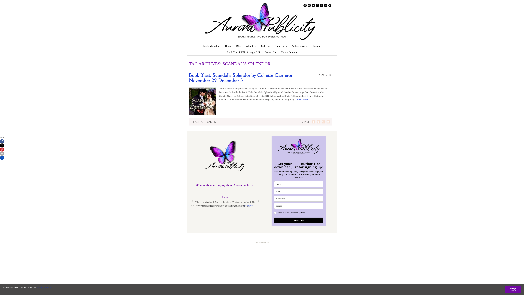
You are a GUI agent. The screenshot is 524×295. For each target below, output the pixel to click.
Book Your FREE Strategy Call (243, 52)
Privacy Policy (44, 287)
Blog (238, 46)
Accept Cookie (513, 289)
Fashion (317, 46)
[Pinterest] (2, 150)
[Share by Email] (328, 121)
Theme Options (289, 52)
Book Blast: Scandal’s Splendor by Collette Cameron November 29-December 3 (241, 78)
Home (228, 46)
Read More (302, 99)
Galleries (265, 46)
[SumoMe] (2, 158)
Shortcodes (281, 46)
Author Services (299, 46)
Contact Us (270, 52)
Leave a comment (205, 122)
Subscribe (299, 220)
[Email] (2, 154)
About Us (251, 46)
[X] (2, 145)
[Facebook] (2, 141)
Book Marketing (211, 46)
